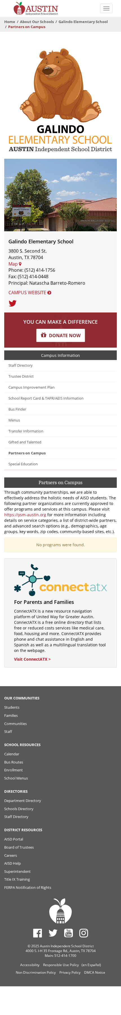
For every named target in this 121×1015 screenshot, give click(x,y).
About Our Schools (37, 21)
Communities (15, 723)
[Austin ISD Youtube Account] (68, 932)
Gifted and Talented (24, 442)
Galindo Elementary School (83, 21)
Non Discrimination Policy (36, 972)
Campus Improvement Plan (31, 387)
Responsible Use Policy (61, 964)
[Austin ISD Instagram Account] (83, 932)
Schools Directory (18, 808)
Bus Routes (13, 762)
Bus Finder (17, 409)
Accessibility (29, 964)
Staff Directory (20, 365)
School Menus (16, 778)
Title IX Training (17, 879)
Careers (10, 855)
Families (11, 715)
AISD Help (12, 863)
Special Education (23, 464)
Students (11, 707)
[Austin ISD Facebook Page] (37, 932)
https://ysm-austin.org (25, 514)
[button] (60, 335)
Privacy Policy (69, 972)
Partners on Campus (27, 453)
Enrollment (13, 769)
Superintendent (17, 871)
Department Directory (22, 800)
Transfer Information (25, 431)
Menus (14, 420)
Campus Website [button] (27, 292)
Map (13, 264)
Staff (8, 731)
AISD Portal (13, 839)
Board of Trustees (19, 847)
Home (9, 21)
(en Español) (91, 964)
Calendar (11, 753)
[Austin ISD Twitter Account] (53, 932)
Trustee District (21, 376)
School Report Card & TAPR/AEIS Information (46, 398)
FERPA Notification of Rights (27, 887)
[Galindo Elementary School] (60, 100)
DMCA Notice (94, 972)
